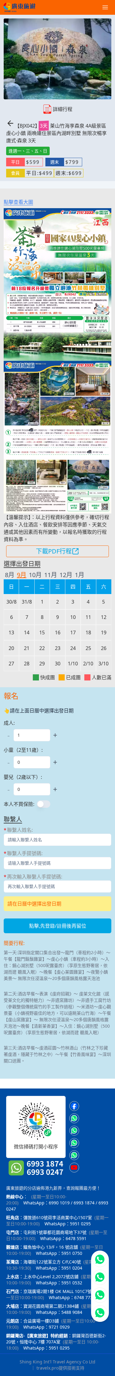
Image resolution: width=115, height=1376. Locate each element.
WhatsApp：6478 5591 (63, 1238)
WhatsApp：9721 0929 (46, 1327)
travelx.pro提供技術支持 (60, 1368)
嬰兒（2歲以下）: (23, 777)
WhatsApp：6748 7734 (72, 1297)
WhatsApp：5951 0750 (59, 1253)
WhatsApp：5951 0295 (67, 1224)
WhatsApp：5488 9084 (59, 1312)
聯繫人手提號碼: (25, 853)
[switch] (43, 804)
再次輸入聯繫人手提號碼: (34, 876)
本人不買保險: (19, 804)
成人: (9, 723)
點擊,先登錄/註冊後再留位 (57, 925)
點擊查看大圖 (18, 202)
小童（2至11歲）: (23, 750)
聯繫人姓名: (20, 830)
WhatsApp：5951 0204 (59, 1268)
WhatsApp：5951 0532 (59, 1283)
